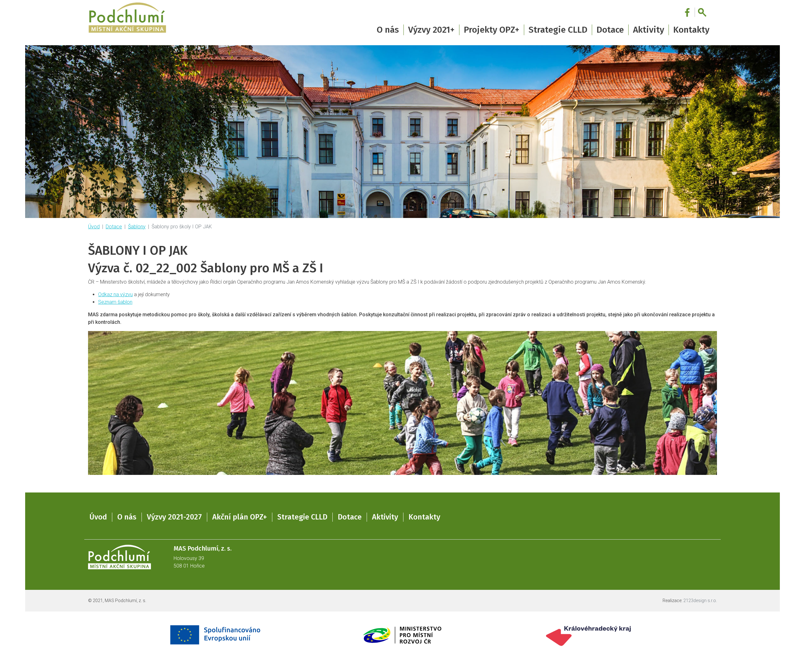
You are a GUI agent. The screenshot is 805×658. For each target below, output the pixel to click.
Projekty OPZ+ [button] (491, 29)
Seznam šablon (115, 302)
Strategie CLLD (302, 517)
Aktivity (385, 517)
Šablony (137, 227)
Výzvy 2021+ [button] (431, 29)
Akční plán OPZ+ (239, 517)
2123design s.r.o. (700, 600)
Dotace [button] (610, 29)
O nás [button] (388, 29)
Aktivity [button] (648, 29)
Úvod (94, 227)
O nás (126, 517)
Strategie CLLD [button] (558, 29)
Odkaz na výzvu (115, 294)
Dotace (114, 227)
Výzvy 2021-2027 (174, 517)
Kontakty (691, 29)
